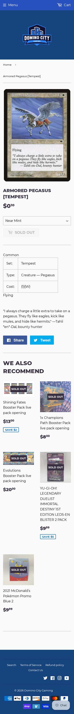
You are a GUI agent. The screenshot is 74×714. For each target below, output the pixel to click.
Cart (67, 5)
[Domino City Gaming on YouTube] (67, 679)
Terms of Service (31, 665)
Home (7, 64)
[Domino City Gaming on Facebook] (52, 679)
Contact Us (35, 670)
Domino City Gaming (38, 690)
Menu (13, 5)
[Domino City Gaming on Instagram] (60, 679)
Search (11, 665)
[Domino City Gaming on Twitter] (45, 679)
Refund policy (54, 665)
